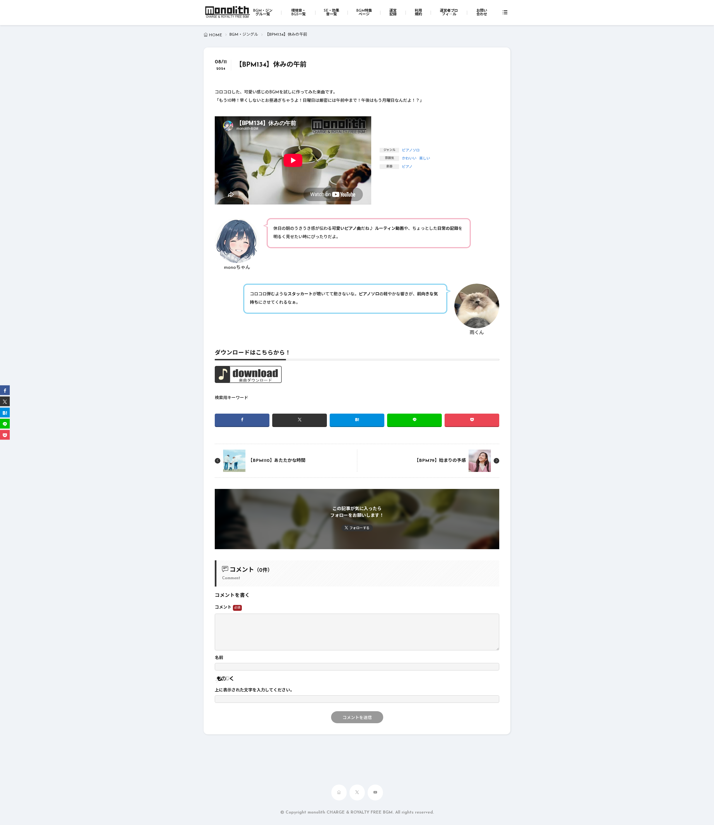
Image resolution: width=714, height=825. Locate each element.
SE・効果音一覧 (331, 12)
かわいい (409, 158)
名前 (219, 658)
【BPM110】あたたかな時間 (276, 461)
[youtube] (375, 792)
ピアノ (407, 167)
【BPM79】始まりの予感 (440, 461)
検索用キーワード (231, 398)
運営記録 (393, 12)
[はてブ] (357, 420)
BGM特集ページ (364, 12)
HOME (215, 35)
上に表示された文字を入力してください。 (254, 690)
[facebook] (242, 420)
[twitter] (299, 420)
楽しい (424, 158)
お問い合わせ (481, 12)
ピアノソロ (411, 150)
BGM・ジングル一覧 (262, 12)
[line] (414, 420)
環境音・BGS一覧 (298, 12)
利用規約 (418, 12)
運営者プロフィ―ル (449, 12)
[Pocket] (472, 420)
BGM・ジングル (243, 35)
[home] (339, 792)
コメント (224, 608)
